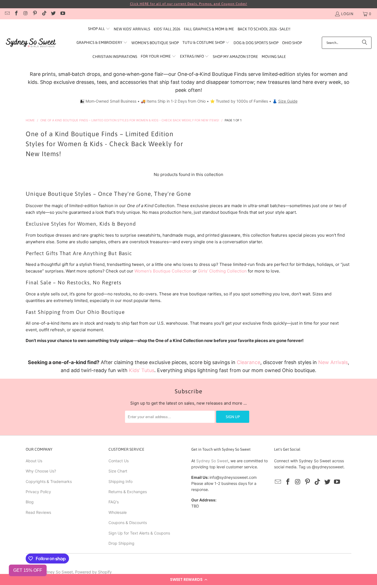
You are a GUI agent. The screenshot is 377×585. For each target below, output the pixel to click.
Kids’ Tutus (141, 370)
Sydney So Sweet (212, 460)
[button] (188, 579)
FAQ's (113, 501)
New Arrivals (333, 362)
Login (347, 14)
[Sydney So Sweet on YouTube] (62, 14)
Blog (30, 501)
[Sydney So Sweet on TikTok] (44, 14)
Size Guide (288, 101)
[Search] (364, 43)
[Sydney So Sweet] (31, 43)
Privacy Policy (38, 491)
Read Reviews (38, 512)
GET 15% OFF (27, 570)
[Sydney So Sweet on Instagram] (25, 14)
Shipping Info (120, 481)
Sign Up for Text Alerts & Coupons (139, 533)
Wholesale (117, 512)
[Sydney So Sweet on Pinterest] (35, 14)
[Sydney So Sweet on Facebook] (16, 14)
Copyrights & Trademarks (49, 481)
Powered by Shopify (93, 572)
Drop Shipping (121, 543)
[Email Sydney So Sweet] (7, 14)
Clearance (248, 362)
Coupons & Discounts (127, 522)
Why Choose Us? (41, 471)
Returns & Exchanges (127, 491)
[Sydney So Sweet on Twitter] (53, 14)
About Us (34, 460)
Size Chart (117, 471)
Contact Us (118, 460)
